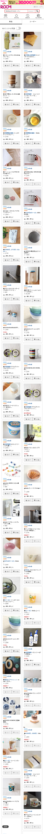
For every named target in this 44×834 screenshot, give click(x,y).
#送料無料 (8, 367)
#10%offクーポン (9, 561)
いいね (16, 65)
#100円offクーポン (31, 213)
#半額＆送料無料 (30, 55)
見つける (16, 16)
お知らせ (27, 16)
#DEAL (27, 570)
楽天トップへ (38, 7)
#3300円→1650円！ (31, 733)
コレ (8, 65)
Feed (5, 16)
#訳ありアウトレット (11, 680)
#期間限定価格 (9, 133)
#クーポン (8, 600)
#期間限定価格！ (30, 133)
